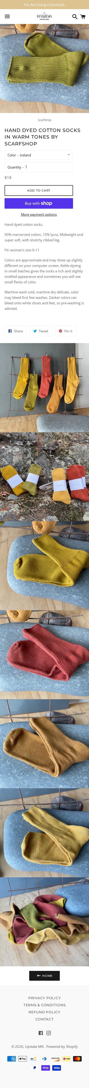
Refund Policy (44, 1012)
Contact (44, 1019)
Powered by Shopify (62, 1046)
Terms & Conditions (45, 1005)
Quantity (14, 167)
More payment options (39, 214)
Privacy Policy (44, 998)
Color (12, 155)
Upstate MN (34, 1046)
